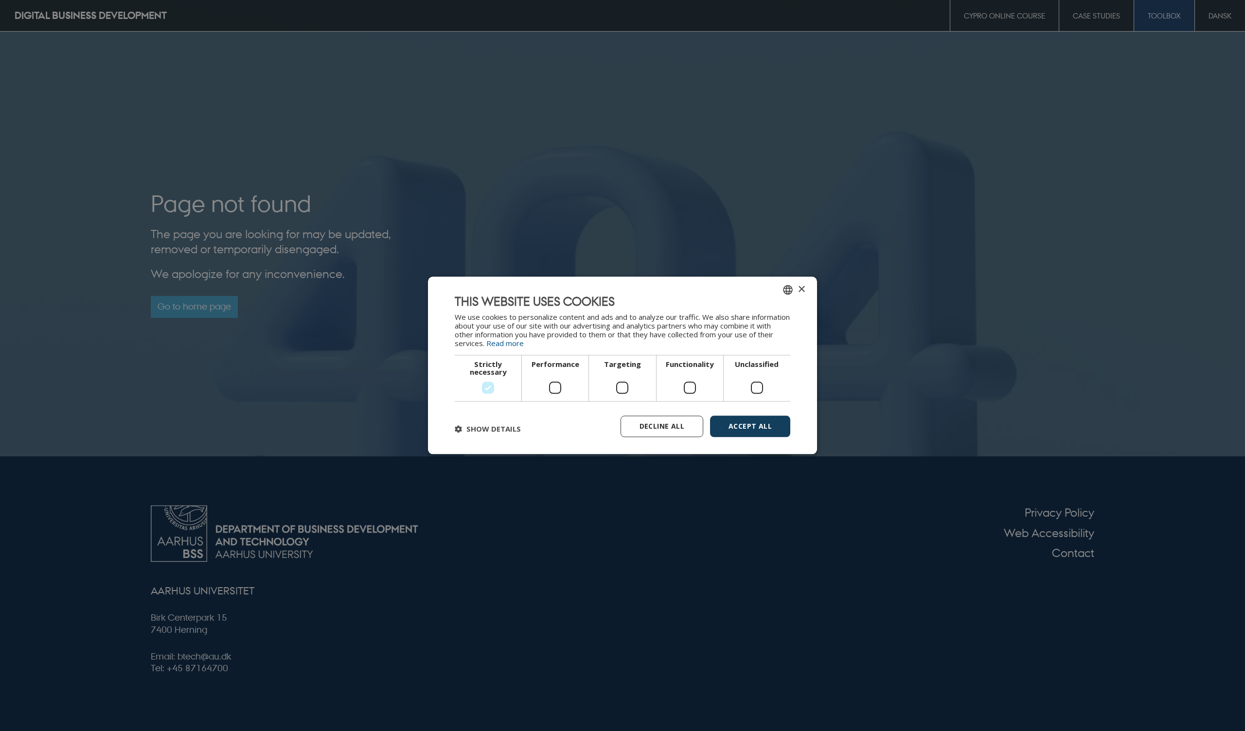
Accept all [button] (750, 426)
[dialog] (622, 365)
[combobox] (788, 290)
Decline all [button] (662, 426)
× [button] (801, 289)
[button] (488, 428)
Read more (505, 343)
